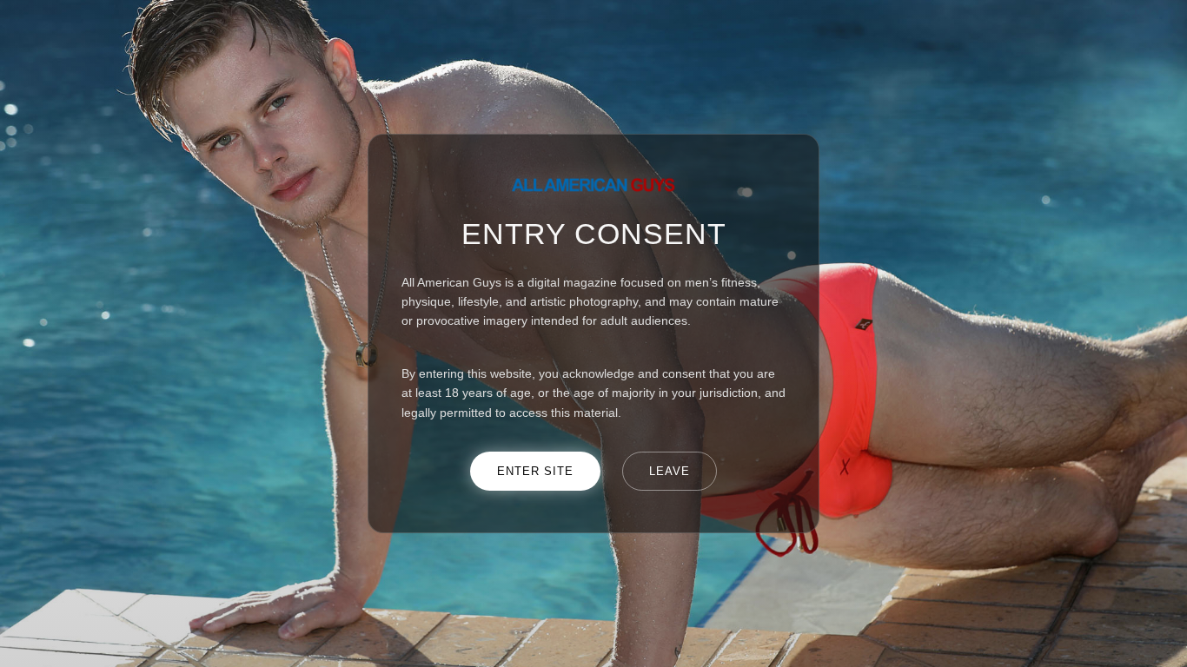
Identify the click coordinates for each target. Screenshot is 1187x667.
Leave (669, 471)
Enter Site (535, 471)
